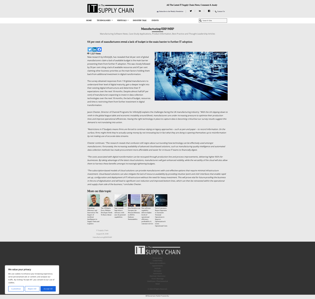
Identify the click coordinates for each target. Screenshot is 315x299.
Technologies (103, 20)
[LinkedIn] (200, 11)
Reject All (32, 289)
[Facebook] (209, 11)
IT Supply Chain (102, 230)
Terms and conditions (157, 263)
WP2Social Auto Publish (153, 296)
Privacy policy (158, 258)
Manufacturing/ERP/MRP (102, 237)
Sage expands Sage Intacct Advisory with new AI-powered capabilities (120, 212)
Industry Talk (140, 20)
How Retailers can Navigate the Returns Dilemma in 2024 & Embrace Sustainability (134, 213)
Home (89, 20)
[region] (32, 279)
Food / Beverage (158, 279)
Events (155, 20)
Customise (16, 289)
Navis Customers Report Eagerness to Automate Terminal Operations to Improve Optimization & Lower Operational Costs (161, 217)
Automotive (157, 273)
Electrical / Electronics (157, 276)
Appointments (157, 266)
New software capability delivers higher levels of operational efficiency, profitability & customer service (147, 216)
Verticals (121, 20)
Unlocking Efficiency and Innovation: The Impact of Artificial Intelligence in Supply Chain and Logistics (93, 216)
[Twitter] (191, 11)
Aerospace (157, 271)
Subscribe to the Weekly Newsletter (171, 11)
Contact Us (221, 11)
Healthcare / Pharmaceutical (157, 281)
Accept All (48, 289)
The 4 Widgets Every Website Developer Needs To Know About (106, 211)
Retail (158, 284)
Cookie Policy (157, 260)
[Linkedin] (94, 49)
